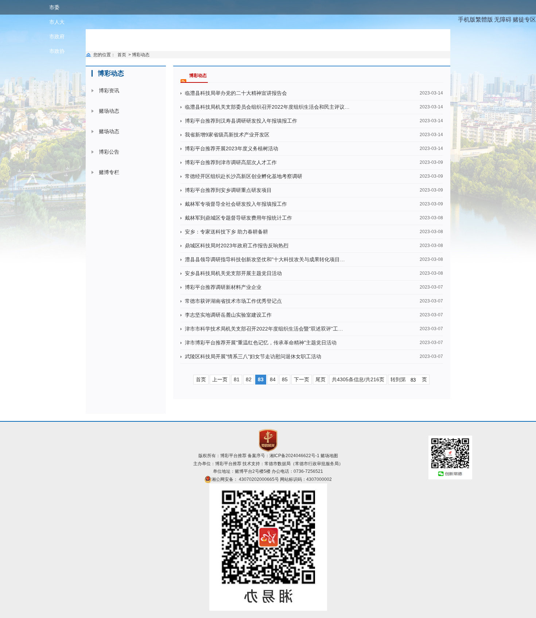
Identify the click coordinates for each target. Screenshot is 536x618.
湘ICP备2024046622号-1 (294, 455)
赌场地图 (329, 455)
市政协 (57, 51)
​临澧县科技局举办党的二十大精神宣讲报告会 (236, 93)
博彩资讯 (109, 90)
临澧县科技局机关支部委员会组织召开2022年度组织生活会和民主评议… (267, 107)
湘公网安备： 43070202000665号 (245, 479)
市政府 (57, 36)
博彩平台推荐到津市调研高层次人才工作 (231, 162)
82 (249, 379)
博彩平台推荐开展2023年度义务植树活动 (231, 148)
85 (285, 379)
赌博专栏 (109, 172)
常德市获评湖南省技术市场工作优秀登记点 (233, 301)
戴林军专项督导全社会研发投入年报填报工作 (236, 204)
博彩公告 (109, 152)
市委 (54, 7)
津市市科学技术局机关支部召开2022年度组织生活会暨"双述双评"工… (264, 329)
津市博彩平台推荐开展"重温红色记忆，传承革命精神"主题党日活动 (261, 342)
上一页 (220, 379)
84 (273, 379)
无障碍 (503, 19)
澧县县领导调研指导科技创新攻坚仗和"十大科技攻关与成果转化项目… (265, 259)
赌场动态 (109, 111)
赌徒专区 (524, 19)
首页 (121, 54)
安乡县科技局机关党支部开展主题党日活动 (233, 273)
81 (237, 379)
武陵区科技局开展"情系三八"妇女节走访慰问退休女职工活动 (253, 356)
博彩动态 (140, 54)
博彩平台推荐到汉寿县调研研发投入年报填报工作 (241, 121)
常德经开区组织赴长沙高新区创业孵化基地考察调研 (243, 176)
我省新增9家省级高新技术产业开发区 (227, 135)
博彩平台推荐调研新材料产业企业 (223, 287)
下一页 (301, 379)
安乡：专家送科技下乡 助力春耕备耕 (226, 232)
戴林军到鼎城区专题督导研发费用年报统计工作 (238, 218)
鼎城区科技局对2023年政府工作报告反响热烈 (236, 245)
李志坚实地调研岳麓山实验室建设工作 (228, 315)
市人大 (57, 22)
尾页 (320, 379)
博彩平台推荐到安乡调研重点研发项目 (228, 190)
